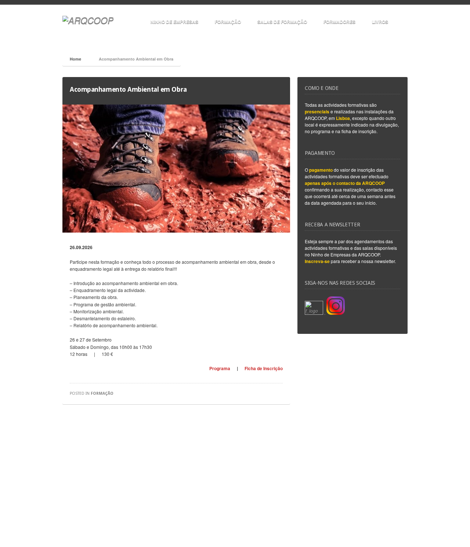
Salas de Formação (282, 21)
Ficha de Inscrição (264, 368)
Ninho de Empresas (174, 21)
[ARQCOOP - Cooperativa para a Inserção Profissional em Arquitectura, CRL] (87, 20)
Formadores (339, 21)
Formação (228, 21)
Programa (219, 368)
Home (75, 59)
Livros (380, 21)
